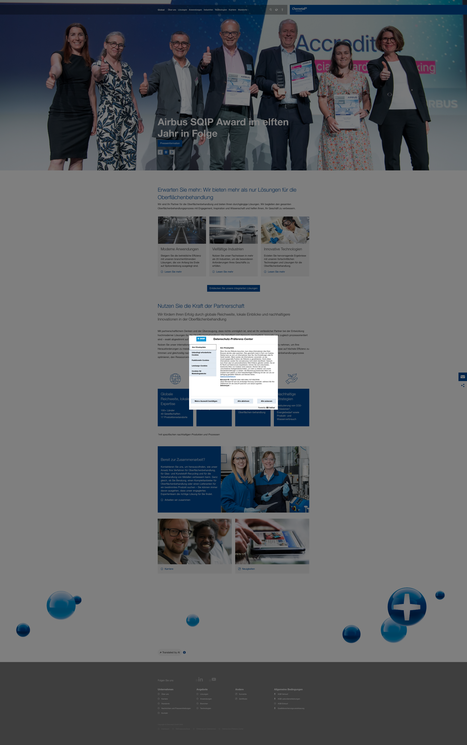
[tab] (202, 347)
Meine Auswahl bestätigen (206, 401)
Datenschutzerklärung (227, 376)
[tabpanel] (248, 368)
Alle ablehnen (243, 401)
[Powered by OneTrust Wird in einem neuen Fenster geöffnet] (267, 408)
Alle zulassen (266, 401)
